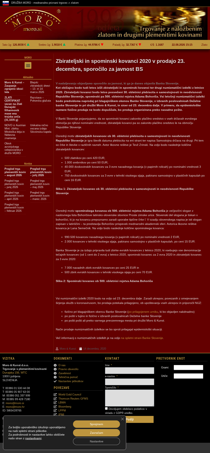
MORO (28, 57)
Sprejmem (96, 424)
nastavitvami (33, 438)
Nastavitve (96, 441)
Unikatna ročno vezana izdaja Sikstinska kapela (40, 128)
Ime (107, 365)
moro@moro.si (15, 403)
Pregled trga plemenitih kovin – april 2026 (14, 195)
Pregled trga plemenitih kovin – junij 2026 (14, 184)
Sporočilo (111, 387)
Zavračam (96, 432)
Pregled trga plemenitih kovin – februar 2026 (14, 207)
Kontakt (112, 358)
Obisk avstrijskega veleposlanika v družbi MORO (14, 148)
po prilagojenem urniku (143, 311)
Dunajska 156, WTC (14, 372)
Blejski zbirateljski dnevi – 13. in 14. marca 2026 (40, 87)
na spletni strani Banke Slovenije (142, 338)
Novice (28, 163)
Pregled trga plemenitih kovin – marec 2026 (39, 195)
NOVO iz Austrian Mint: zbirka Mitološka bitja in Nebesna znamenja (15, 131)
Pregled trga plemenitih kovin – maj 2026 (39, 184)
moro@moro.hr (15, 406)
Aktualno (28, 77)
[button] (28, 65)
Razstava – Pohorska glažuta (40, 99)
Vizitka (8, 358)
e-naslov (110, 376)
